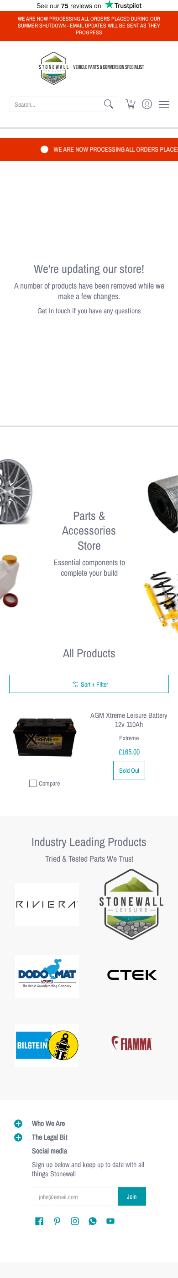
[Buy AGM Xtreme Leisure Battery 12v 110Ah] (44, 737)
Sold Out (129, 770)
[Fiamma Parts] (131, 1045)
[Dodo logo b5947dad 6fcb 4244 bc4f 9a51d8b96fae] (46, 976)
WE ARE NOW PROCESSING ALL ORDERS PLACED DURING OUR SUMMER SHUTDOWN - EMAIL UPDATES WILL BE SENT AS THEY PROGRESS (89, 25)
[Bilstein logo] (46, 1045)
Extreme (129, 738)
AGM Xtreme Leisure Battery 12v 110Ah (129, 719)
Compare (49, 783)
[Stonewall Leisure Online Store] (89, 68)
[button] (131, 104)
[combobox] (55, 104)
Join (131, 1196)
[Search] (108, 104)
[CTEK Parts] (131, 977)
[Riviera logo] (46, 904)
